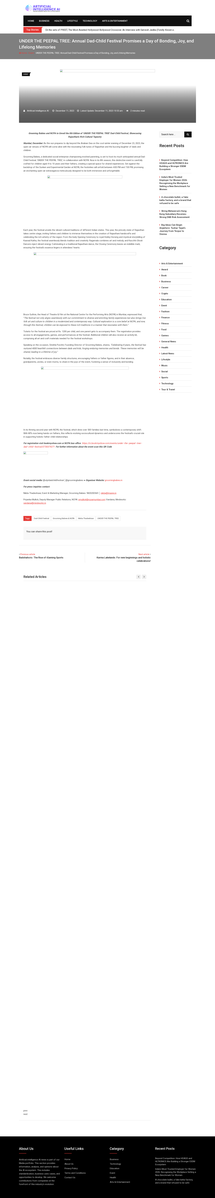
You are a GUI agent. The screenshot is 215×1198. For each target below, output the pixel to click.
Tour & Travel (168, 389)
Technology (90, 21)
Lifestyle (72, 21)
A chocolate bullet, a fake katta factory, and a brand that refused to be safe (175, 200)
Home (31, 21)
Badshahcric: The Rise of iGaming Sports (41, 557)
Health (58, 21)
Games (165, 335)
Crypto (164, 293)
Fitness (165, 323)
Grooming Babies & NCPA (63, 518)
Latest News (167, 353)
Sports (164, 377)
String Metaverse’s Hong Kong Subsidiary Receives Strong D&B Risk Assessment (174, 214)
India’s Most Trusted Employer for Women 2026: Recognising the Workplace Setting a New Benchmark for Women (174, 183)
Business (44, 21)
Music (164, 365)
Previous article (27, 554)
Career (164, 287)
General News (168, 341)
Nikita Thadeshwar (86, 518)
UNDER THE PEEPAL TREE (108, 518)
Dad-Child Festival (41, 518)
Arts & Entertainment (115, 21)
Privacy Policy (71, 1168)
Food (163, 329)
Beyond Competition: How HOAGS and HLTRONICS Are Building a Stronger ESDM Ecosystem (173, 165)
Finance (165, 317)
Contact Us (69, 1177)
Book (164, 275)
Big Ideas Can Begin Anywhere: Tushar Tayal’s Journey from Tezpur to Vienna (172, 229)
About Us (68, 1164)
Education (166, 299)
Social (164, 371)
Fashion (165, 311)
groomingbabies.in (113, 480)
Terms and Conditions (75, 1173)
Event (31, 53)
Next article (144, 554)
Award (164, 269)
